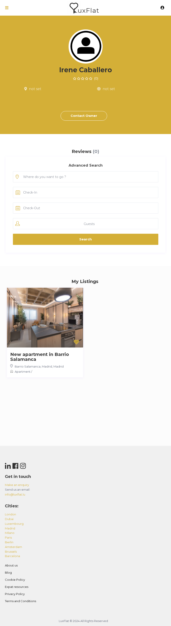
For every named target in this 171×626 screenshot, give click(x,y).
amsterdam (13, 547)
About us (11, 565)
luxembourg (14, 523)
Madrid (58, 366)
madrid (10, 528)
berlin (9, 542)
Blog (8, 572)
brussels (11, 551)
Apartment (23, 371)
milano (9, 533)
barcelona (12, 556)
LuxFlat (86, 10)
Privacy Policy (15, 594)
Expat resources (16, 587)
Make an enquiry (17, 485)
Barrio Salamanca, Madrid (33, 366)
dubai (9, 519)
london (10, 514)
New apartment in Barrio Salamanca (39, 357)
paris (8, 537)
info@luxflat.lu (15, 494)
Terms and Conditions (20, 601)
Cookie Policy (15, 579)
